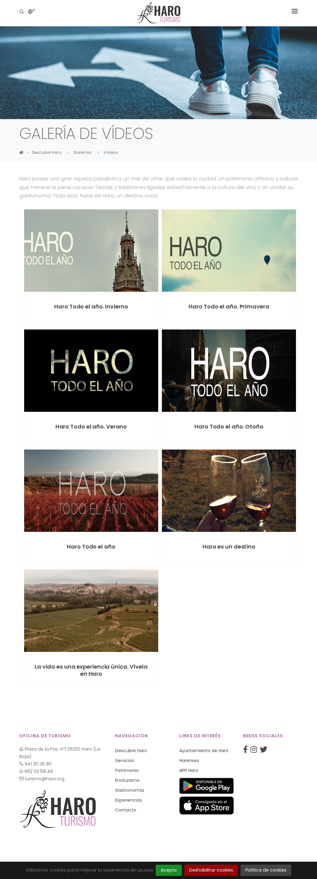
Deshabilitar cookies (211, 870)
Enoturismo (127, 780)
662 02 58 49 (38, 771)
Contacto (125, 810)
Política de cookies (265, 870)
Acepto (169, 870)
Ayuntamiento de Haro (203, 751)
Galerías (82, 152)
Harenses (189, 760)
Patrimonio (127, 770)
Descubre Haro (47, 152)
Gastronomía (129, 790)
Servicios (124, 760)
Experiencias (128, 800)
